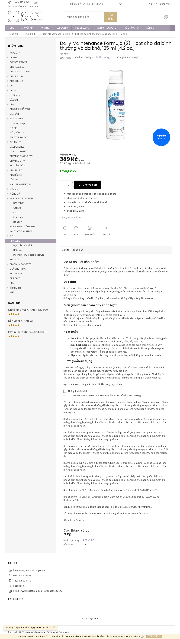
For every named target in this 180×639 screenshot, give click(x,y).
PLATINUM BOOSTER (20, 264)
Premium (18, 217)
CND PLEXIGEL (17, 67)
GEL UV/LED (15, 142)
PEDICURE (15, 241)
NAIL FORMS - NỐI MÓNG (22, 226)
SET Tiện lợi (16, 273)
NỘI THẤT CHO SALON (21, 231)
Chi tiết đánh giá (103, 57)
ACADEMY (15, 53)
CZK (151, 3)
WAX (12, 292)
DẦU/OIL (14, 100)
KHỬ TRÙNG (16, 170)
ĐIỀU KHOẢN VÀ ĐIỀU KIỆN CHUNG (86, 4)
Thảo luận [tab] (78, 250)
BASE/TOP (18, 203)
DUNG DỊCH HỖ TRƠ (20, 109)
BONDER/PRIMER (18, 62)
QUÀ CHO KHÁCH (18, 269)
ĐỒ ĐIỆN (14, 128)
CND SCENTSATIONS (20, 71)
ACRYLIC (14, 57)
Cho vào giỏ (90, 185)
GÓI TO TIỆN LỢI (18, 151)
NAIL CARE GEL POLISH (21, 198)
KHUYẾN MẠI (16, 175)
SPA (12, 283)
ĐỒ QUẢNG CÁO (18, 132)
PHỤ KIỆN (14, 259)
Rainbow (17, 222)
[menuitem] (11, 28)
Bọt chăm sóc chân (23, 245)
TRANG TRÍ (15, 288)
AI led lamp (19, 123)
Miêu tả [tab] (65, 250)
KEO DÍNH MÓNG (18, 165)
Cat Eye (17, 208)
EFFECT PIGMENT (19, 137)
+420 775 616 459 (22, 575)
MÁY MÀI (14, 189)
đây (142, 636)
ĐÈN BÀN (14, 114)
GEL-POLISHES (17, 147)
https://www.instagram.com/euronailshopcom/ (38, 591)
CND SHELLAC (17, 76)
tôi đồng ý (154, 636)
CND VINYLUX (16, 81)
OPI (12, 236)
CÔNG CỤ (14, 90)
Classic (17, 212)
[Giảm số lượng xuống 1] (72, 187)
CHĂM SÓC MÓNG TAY (21, 156)
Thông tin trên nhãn (78, 391)
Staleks (17, 95)
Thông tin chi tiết (69, 217)
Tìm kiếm (110, 17)
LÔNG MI (14, 179)
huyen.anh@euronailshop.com (29, 570)
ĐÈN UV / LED (16, 118)
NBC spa (17, 250)
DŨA (12, 104)
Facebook (18, 586)
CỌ (11, 85)
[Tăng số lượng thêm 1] (72, 183)
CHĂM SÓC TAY (17, 161)
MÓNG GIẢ (15, 194)
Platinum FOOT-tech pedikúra (28, 255)
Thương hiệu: (126, 57)
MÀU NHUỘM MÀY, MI (20, 184)
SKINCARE (15, 278)
